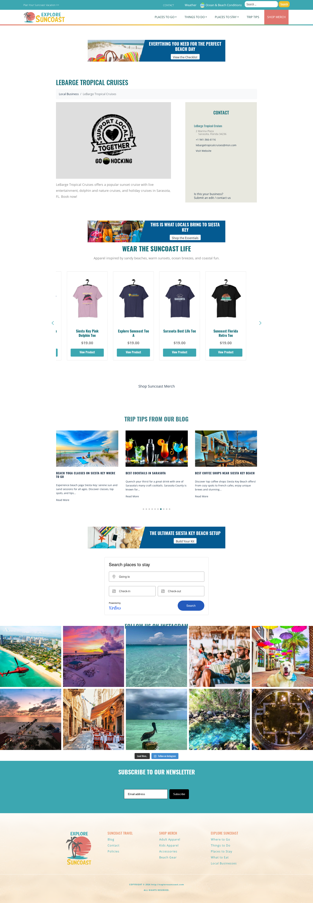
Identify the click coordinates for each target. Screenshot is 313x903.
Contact (168, 5)
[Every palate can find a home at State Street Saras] (93, 719)
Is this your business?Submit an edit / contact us (212, 196)
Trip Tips (253, 17)
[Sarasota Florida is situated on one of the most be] (30, 656)
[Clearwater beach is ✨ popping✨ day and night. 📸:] (30, 719)
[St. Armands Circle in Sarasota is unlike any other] (282, 719)
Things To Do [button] (195, 17)
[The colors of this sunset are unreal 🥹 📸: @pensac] (93, 656)
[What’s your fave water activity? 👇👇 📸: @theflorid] (156, 656)
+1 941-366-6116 (206, 139)
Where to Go (220, 839)
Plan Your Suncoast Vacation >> (41, 5)
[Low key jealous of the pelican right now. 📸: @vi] (156, 719)
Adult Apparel (169, 839)
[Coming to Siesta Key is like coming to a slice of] (219, 656)
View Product (87, 352)
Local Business (69, 94)
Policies (113, 851)
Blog (111, 839)
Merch (276, 17)
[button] (260, 323)
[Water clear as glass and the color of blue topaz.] (219, 719)
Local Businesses (224, 863)
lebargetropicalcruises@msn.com (216, 145)
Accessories (168, 851)
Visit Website (203, 150)
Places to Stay (221, 851)
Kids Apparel (169, 845)
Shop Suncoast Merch (156, 386)
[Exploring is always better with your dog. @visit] (282, 656)
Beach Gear (168, 857)
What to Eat (220, 857)
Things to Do (220, 845)
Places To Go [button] (164, 17)
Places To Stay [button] (226, 17)
